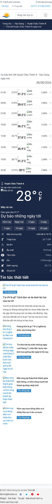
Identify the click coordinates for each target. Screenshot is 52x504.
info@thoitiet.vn (9, 494)
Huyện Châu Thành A (36, 23)
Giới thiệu (12, 498)
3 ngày (31, 222)
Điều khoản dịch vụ (34, 498)
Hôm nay (7, 222)
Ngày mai (19, 222)
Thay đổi (18, 6)
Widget (3, 498)
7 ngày (7, 228)
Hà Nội (5, 6)
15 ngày (31, 228)
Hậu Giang (19, 23)
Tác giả (21, 498)
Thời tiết (31, 490)
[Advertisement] (26, 455)
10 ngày (19, 228)
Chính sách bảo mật (9, 502)
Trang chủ (6, 23)
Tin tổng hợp (10, 292)
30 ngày (43, 228)
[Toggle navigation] (46, 15)
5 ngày (44, 222)
